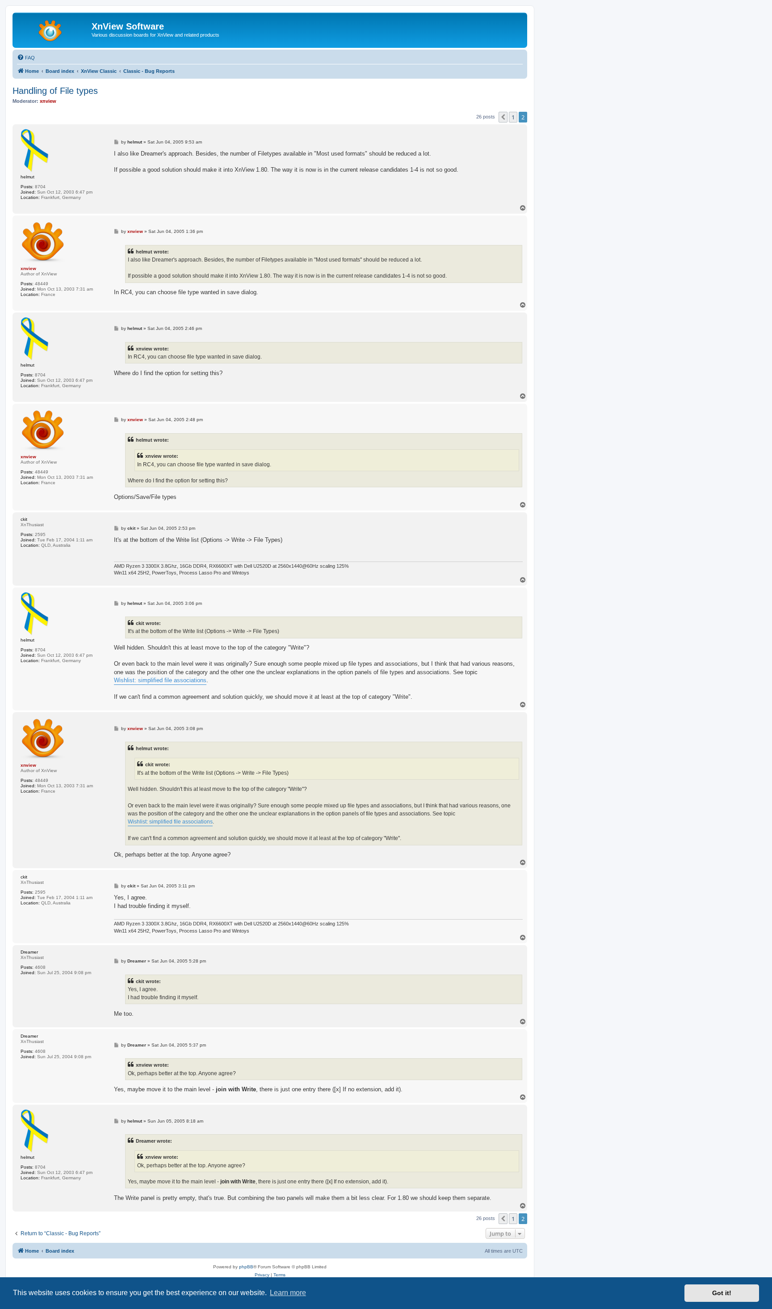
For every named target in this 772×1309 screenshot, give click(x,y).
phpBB (246, 1266)
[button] (503, 117)
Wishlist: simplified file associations (160, 680)
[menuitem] (26, 57)
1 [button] (513, 117)
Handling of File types (55, 91)
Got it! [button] (721, 1292)
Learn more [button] (288, 1292)
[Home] (53, 29)
